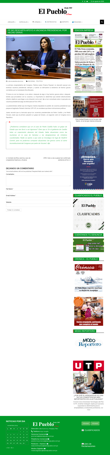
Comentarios (10, 174)
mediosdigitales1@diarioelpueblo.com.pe (44, 450)
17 (27, 437)
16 (23, 437)
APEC (39, 101)
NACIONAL (31, 81)
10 (27, 434)
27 (14, 443)
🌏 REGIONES (76, 22)
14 (17, 437)
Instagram (84, 1)
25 (7, 443)
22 (20, 440)
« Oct (8, 448)
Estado (40, 132)
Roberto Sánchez (24, 108)
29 (20, 443)
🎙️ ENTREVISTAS (50, 22)
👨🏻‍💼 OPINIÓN (36, 22)
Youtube (87, 1)
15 (20, 437)
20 (14, 440)
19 (11, 440)
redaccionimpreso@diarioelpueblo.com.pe (44, 446)
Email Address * (11, 195)
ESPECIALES (23, 22)
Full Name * (9, 189)
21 (17, 440)
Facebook (82, 1)
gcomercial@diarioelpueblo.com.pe (42, 436)
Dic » (12, 448)
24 (27, 440)
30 (23, 443)
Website (8, 202)
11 (7, 437)
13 (14, 437)
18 (7, 440)
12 (11, 437)
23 (23, 440)
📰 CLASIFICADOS (90, 430)
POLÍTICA (39, 81)
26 (11, 443)
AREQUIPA (11, 22)
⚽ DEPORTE (64, 22)
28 (17, 443)
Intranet (86, 423)
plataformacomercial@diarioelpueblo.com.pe (45, 441)
